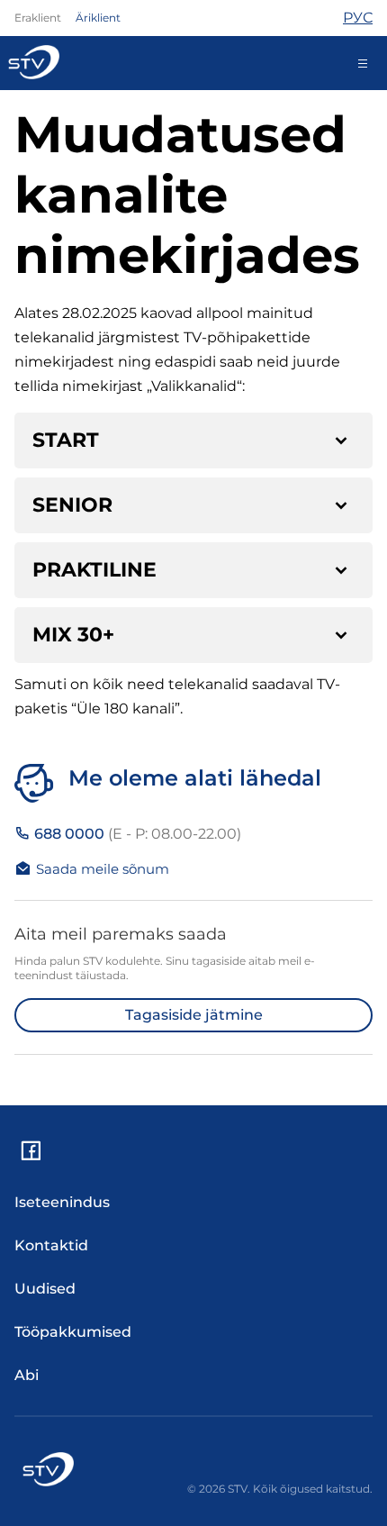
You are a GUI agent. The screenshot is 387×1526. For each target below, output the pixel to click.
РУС (358, 17)
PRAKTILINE (94, 570)
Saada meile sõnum (102, 868)
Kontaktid (51, 1245)
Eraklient (37, 17)
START (65, 440)
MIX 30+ (73, 634)
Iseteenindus (62, 1202)
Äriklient (98, 17)
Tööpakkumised (72, 1331)
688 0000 (136, 833)
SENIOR (72, 505)
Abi (26, 1375)
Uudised (45, 1288)
